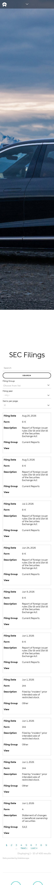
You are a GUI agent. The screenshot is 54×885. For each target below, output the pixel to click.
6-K (24, 421)
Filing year (8, 391)
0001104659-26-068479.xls (33, 669)
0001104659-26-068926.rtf (30, 793)
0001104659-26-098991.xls (33, 449)
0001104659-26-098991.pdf (27, 449)
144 (24, 685)
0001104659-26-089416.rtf (30, 493)
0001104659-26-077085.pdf (27, 581)
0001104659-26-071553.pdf (27, 625)
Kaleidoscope (23, 858)
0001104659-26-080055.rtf (30, 537)
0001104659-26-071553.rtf (30, 625)
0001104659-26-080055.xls (33, 537)
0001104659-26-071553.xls (33, 625)
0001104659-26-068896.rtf (30, 710)
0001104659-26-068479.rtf (30, 669)
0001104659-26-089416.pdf (27, 493)
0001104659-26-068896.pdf (27, 710)
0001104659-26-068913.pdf (27, 751)
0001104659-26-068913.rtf (30, 751)
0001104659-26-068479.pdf (27, 669)
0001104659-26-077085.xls (33, 581)
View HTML (23, 449)
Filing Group (9, 381)
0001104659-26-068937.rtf (30, 834)
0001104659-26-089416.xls (33, 493)
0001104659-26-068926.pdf (27, 793)
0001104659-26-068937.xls (33, 834)
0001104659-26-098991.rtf (30, 449)
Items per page (10, 401)
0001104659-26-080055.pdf (27, 537)
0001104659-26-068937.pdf (27, 834)
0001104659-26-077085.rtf (30, 581)
